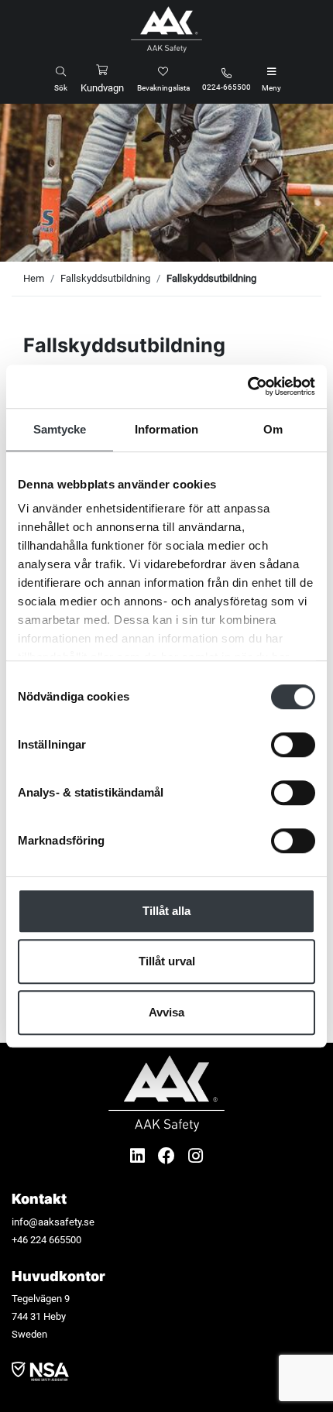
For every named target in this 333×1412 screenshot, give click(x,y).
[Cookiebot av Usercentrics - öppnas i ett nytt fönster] (247, 386)
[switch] (293, 744)
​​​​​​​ (40, 1370)
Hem (33, 278)
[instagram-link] (195, 1156)
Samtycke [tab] (60, 429)
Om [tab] (273, 429)
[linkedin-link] (139, 1156)
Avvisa (166, 1012)
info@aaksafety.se (53, 1222)
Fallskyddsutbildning (105, 278)
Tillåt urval (167, 961)
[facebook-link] (168, 1156)
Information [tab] (166, 429)
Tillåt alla (166, 910)
